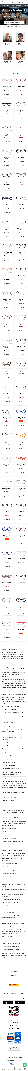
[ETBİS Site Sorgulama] (14, 1011)
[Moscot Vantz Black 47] (6, 104)
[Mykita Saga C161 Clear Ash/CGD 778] (6, 127)
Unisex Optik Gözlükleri (7, 62)
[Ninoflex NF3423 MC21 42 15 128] (6, 151)
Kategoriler (14, 971)
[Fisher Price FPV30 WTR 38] (21, 623)
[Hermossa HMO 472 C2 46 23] (21, 434)
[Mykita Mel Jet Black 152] (6, 222)
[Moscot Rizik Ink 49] (6, 198)
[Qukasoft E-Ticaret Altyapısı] (14, 1064)
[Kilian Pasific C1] (6, 623)
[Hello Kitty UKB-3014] (6, 552)
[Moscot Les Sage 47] (6, 293)
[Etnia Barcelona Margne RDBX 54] (21, 387)
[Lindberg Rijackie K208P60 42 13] (6, 387)
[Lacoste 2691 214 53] (21, 505)
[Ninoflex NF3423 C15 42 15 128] (6, 246)
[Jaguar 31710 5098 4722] (21, 364)
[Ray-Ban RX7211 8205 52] (21, 175)
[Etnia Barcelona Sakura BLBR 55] (21, 600)
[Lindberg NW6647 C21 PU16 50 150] (6, 458)
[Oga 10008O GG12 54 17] (21, 293)
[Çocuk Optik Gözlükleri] (20, 55)
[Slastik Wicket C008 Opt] (6, 364)
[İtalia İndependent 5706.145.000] (21, 576)
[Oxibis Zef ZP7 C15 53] (21, 127)
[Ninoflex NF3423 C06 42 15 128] (6, 340)
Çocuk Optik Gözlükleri (20, 62)
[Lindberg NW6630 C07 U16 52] (21, 552)
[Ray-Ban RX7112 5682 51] (21, 269)
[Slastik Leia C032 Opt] (6, 576)
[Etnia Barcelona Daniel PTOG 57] (6, 505)
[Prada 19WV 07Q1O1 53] (21, 340)
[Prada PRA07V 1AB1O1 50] (21, 151)
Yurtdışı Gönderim (14, 980)
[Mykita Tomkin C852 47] (6, 316)
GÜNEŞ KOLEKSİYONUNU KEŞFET (14, 22)
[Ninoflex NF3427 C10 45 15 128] (6, 80)
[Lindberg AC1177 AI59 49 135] (21, 529)
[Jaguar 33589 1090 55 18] (6, 482)
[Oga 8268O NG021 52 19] (21, 104)
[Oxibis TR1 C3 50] (21, 316)
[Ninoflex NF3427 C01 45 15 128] (6, 175)
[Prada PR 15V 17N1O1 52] (21, 246)
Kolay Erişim (14, 975)
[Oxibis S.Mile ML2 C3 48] (21, 222)
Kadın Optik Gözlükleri (7, 44)
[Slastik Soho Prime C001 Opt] (21, 458)
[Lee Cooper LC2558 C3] (6, 411)
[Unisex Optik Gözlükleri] (7, 55)
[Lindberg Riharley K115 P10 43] (6, 600)
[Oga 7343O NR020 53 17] (21, 198)
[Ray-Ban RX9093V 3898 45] (21, 80)
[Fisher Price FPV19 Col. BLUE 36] (21, 411)
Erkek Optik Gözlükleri (20, 44)
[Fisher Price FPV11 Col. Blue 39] (6, 529)
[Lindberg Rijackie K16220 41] (21, 482)
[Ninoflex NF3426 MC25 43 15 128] (6, 269)
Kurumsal (14, 967)
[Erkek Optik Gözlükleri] (20, 37)
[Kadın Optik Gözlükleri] (7, 37)
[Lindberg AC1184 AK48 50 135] (6, 434)
